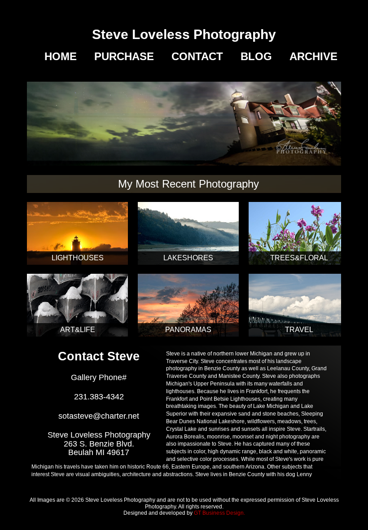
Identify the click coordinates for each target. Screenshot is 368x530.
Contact (197, 56)
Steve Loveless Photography (184, 34)
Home (60, 56)
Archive (313, 56)
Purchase (124, 56)
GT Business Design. (219, 513)
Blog (256, 56)
